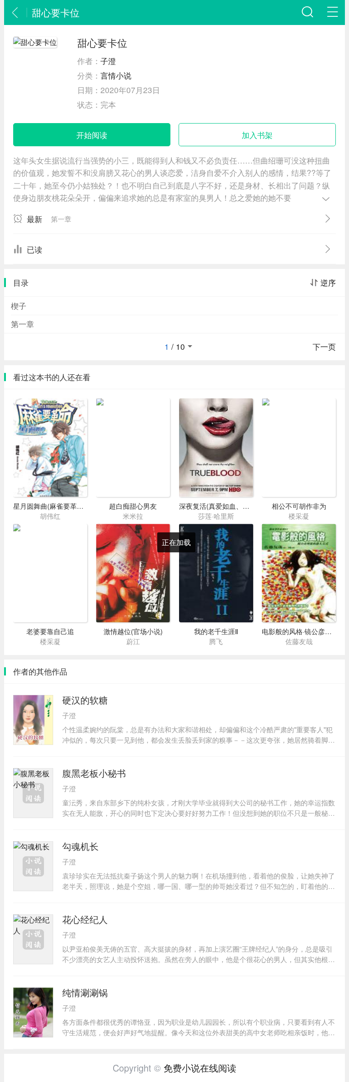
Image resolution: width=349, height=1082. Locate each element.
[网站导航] (332, 12)
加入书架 (257, 134)
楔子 (18, 305)
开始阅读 (91, 134)
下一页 (324, 346)
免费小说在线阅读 (200, 1067)
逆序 (328, 282)
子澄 (108, 60)
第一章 (22, 323)
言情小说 (115, 75)
